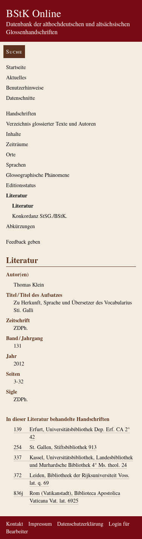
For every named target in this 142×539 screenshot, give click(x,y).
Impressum (40, 523)
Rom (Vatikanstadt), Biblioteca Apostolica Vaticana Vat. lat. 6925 (67, 496)
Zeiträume (17, 144)
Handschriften (21, 113)
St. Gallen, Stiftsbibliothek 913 (55, 447)
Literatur (16, 195)
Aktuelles (16, 77)
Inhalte (13, 133)
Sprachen (16, 164)
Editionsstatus (21, 185)
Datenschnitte (20, 97)
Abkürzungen (20, 226)
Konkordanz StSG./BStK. (39, 215)
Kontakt (14, 523)
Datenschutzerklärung (80, 523)
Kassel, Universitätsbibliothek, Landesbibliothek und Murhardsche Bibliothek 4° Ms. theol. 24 (73, 461)
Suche (14, 51)
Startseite (16, 67)
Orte (11, 154)
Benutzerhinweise (25, 87)
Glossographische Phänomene (37, 174)
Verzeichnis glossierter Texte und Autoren (51, 123)
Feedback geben (23, 241)
